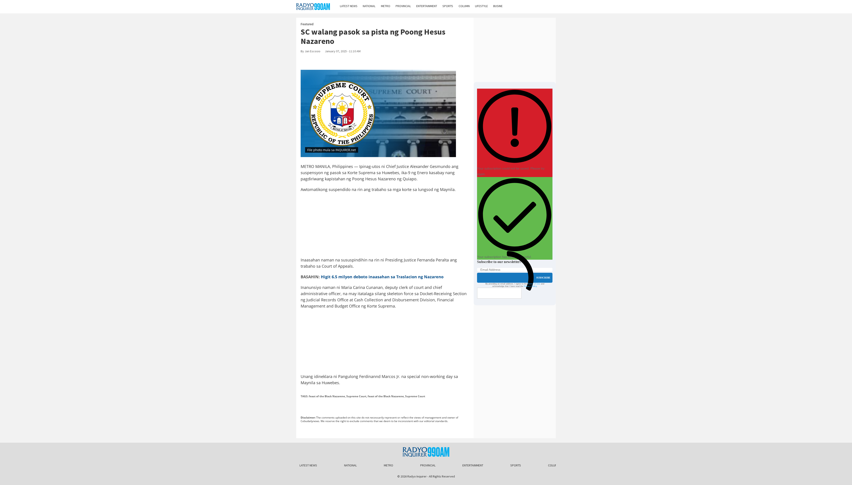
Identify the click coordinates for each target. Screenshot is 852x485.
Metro (385, 6)
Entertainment (426, 6)
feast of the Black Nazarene (327, 396)
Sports (447, 6)
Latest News (348, 6)
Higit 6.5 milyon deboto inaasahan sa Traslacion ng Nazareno (382, 276)
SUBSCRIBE (543, 277)
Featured (307, 24)
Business (499, 6)
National (369, 6)
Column (464, 6)
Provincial (403, 6)
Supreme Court (356, 396)
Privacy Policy (530, 286)
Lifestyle (481, 6)
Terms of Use (534, 284)
